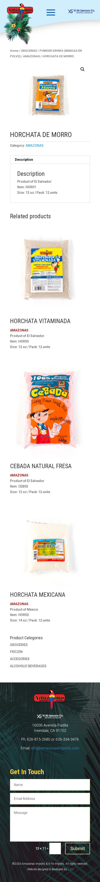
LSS (70, 869)
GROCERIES (19, 645)
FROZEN (16, 652)
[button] (82, 69)
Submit (77, 848)
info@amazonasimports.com (55, 748)
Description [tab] (24, 159)
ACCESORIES (20, 659)
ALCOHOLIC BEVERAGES (28, 666)
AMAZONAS (34, 145)
